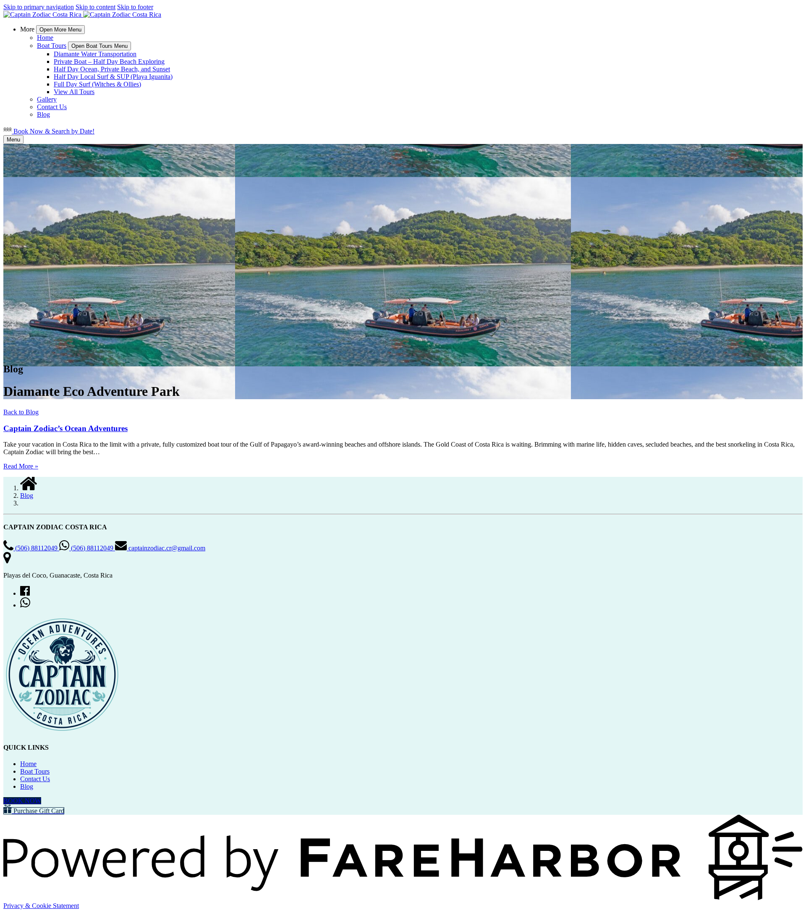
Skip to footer (135, 6)
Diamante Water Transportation (95, 54)
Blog (43, 114)
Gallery (47, 99)
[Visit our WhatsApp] (25, 605)
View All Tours (74, 91)
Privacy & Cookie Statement (41, 905)
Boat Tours (35, 771)
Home (45, 37)
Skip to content (95, 6)
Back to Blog (21, 412)
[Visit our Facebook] (25, 593)
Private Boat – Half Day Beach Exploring (109, 61)
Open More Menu (60, 29)
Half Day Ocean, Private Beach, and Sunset (112, 69)
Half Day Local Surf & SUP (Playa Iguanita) (113, 76)
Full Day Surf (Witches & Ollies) (97, 84)
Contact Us (52, 106)
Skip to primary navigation (38, 6)
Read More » (20, 466)
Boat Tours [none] (51, 45)
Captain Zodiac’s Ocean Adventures (65, 428)
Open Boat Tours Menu (99, 46)
